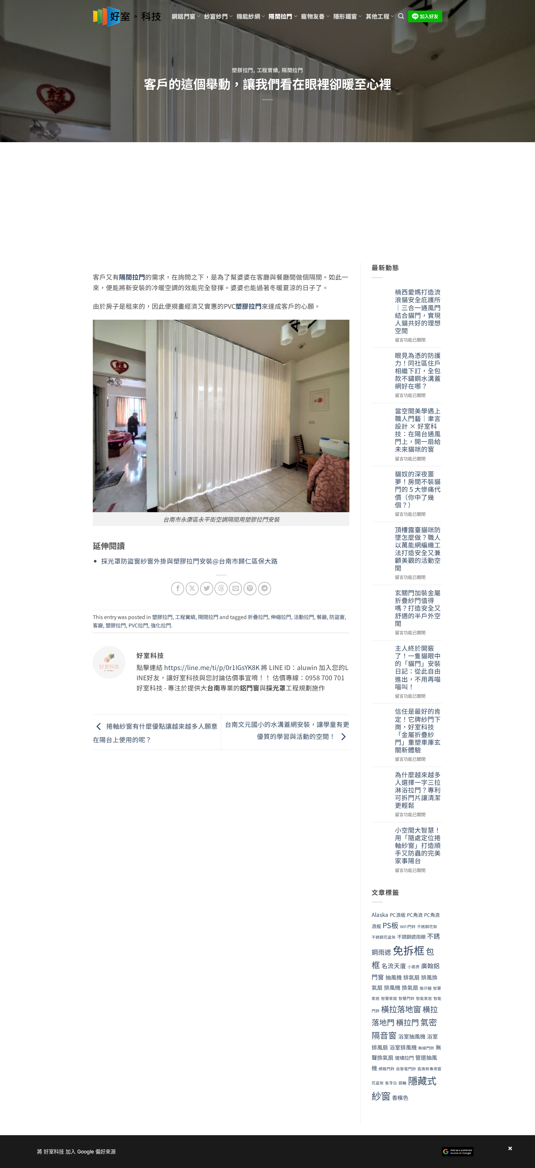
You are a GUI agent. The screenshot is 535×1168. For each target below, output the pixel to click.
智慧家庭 (389, 998)
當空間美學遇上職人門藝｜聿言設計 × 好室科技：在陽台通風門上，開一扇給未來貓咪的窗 (418, 430)
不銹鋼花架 (427, 926)
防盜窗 (337, 616)
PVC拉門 (138, 625)
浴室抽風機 (411, 1036)
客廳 (98, 625)
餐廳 (322, 616)
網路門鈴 (387, 1068)
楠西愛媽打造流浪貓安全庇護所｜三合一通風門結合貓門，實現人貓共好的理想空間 (418, 311)
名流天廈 (393, 965)
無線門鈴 (426, 1048)
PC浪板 (397, 914)
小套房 (414, 966)
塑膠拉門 (242, 70)
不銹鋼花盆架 (384, 937)
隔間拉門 (280, 16)
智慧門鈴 (407, 998)
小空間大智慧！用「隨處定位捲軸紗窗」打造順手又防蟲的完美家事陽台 (418, 845)
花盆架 (378, 1083)
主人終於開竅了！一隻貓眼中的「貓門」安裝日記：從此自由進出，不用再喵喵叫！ (418, 667)
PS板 (391, 925)
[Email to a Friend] (235, 588)
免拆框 (408, 950)
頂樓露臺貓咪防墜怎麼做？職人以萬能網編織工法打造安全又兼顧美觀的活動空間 (418, 549)
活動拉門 (304, 616)
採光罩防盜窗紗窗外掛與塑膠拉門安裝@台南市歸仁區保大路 (189, 560)
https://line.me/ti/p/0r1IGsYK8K (211, 667)
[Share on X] (192, 588)
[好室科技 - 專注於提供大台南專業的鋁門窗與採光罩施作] (127, 16)
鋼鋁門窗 (183, 16)
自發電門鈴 (406, 1068)
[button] (401, 16)
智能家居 (424, 998)
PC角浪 (415, 914)
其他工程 (377, 16)
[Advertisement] (267, 197)
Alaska (380, 914)
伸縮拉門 (281, 616)
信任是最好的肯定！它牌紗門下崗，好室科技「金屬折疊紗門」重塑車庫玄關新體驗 (418, 730)
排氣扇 (411, 977)
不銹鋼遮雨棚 (411, 936)
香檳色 (400, 1097)
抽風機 (393, 977)
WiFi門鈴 (408, 926)
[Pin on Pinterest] (250, 588)
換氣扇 (410, 987)
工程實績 (267, 70)
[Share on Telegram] (264, 588)
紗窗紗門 (216, 16)
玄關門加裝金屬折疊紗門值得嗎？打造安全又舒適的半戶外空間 (418, 608)
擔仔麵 (426, 988)
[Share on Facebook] (177, 588)
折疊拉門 (258, 616)
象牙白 (391, 1083)
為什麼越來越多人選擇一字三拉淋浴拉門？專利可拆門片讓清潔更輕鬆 (418, 790)
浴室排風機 (403, 1047)
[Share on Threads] (220, 588)
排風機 (392, 987)
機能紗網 (248, 16)
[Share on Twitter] (206, 588)
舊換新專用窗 (429, 1068)
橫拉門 (407, 1022)
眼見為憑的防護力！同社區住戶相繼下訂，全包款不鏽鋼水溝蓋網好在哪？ (418, 370)
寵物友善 (313, 16)
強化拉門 (161, 625)
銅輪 (403, 1083)
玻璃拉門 (404, 1057)
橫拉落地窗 (401, 1009)
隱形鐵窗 (345, 16)
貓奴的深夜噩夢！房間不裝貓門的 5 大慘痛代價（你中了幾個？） (418, 489)
